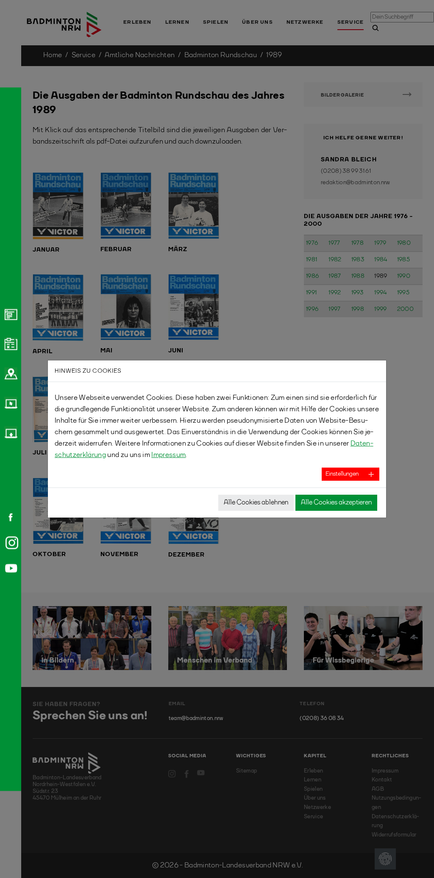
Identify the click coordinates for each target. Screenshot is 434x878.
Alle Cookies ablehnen (256, 502)
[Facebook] (7, 517)
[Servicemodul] (9, 402)
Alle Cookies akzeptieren (336, 502)
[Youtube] (9, 568)
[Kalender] (9, 343)
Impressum (168, 455)
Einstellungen (342, 474)
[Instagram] (10, 542)
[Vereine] (9, 373)
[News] (9, 313)
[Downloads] (9, 432)
